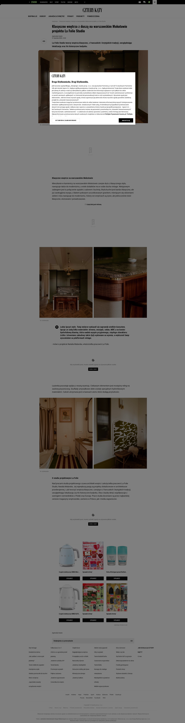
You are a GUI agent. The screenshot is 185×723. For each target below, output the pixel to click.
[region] (92, 98)
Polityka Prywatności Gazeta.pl (115, 114)
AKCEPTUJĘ (126, 120)
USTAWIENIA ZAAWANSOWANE (65, 120)
